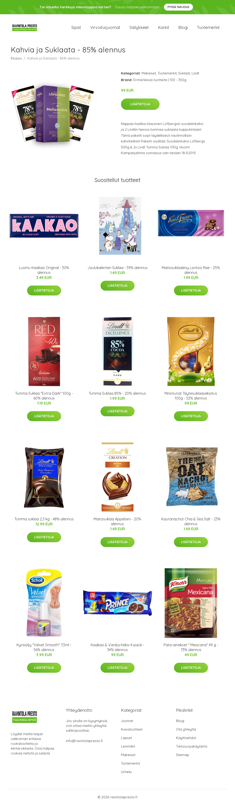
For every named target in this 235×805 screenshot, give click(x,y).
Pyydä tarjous (178, 7)
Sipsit (76, 27)
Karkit (163, 27)
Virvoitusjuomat (105, 27)
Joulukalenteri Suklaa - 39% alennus (117, 267)
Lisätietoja (140, 104)
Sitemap (182, 755)
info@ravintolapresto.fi (84, 741)
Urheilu (126, 772)
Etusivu (16, 58)
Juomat (127, 721)
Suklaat (184, 73)
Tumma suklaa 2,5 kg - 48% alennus (44, 519)
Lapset (126, 738)
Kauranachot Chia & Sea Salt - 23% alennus (191, 521)
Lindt (195, 73)
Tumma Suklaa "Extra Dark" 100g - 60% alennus (44, 395)
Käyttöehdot (186, 738)
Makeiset (149, 73)
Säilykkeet (139, 27)
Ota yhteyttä (186, 729)
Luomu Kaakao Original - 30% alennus (44, 270)
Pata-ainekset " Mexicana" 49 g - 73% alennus (191, 647)
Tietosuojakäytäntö (191, 746)
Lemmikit (128, 746)
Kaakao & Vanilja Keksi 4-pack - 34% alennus (117, 647)
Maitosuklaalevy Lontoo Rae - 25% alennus (191, 270)
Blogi (183, 27)
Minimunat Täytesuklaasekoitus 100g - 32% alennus (191, 395)
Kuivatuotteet (132, 729)
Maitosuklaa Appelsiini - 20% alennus (117, 521)
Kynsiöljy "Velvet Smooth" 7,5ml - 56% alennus (44, 647)
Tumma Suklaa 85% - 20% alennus (117, 393)
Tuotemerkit (208, 27)
